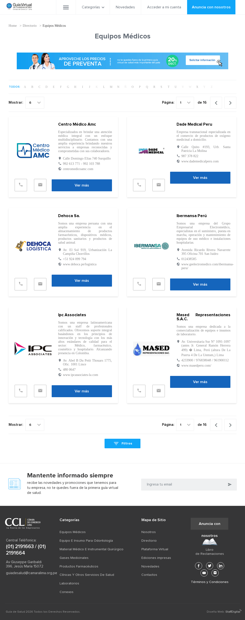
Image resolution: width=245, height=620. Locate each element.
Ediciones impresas (156, 558)
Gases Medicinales (74, 558)
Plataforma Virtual (154, 549)
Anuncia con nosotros (211, 7)
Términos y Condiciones (209, 582)
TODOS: (14, 87)
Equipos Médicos (54, 25)
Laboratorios (69, 583)
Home (13, 25)
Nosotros (148, 532)
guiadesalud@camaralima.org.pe (27, 573)
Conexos (66, 592)
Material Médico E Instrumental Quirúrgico (91, 549)
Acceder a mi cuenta (164, 7)
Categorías (91, 7)
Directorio (30, 25)
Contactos (149, 575)
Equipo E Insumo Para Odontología (86, 540)
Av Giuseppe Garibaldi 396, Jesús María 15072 (24, 564)
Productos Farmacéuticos (79, 566)
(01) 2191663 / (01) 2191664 (26, 550)
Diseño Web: (223, 611)
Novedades (125, 7)
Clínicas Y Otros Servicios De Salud (87, 575)
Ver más (82, 185)
